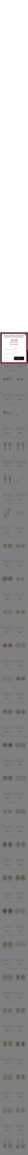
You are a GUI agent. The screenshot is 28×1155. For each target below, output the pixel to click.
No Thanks (6, 26)
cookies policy (22, 1150)
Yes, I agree (14, 1152)
